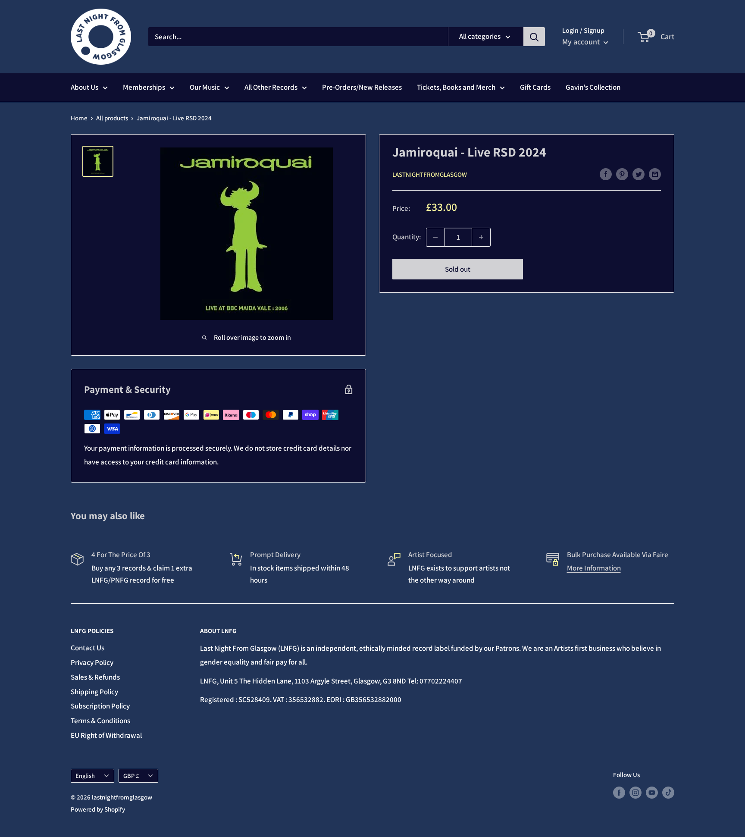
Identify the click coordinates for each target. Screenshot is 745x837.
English (85, 775)
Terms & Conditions (100, 720)
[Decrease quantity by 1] (435, 237)
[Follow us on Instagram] (635, 792)
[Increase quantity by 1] (481, 237)
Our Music (205, 87)
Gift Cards (535, 87)
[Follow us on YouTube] (652, 792)
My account (581, 42)
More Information (594, 568)
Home (79, 118)
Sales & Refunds (95, 677)
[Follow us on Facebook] (619, 792)
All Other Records (270, 87)
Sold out (457, 269)
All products (112, 118)
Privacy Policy (92, 662)
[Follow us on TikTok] (668, 792)
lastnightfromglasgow (429, 174)
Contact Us (87, 647)
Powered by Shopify (98, 809)
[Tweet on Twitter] (638, 174)
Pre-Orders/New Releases (362, 87)
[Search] (534, 36)
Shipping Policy (94, 691)
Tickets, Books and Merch (456, 87)
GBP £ (131, 775)
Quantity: (406, 236)
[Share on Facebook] (606, 174)
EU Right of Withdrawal (106, 735)
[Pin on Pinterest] (622, 174)
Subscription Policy (100, 706)
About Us (84, 87)
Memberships (144, 87)
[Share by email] (655, 174)
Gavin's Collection (593, 87)
